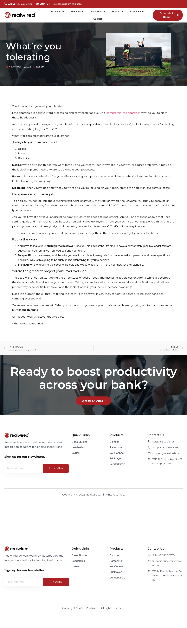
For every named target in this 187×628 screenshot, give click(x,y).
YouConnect (117, 452)
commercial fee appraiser (123, 113)
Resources (96, 11)
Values (75, 452)
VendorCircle (117, 464)
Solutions (76, 11)
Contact (97, 18)
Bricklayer (116, 458)
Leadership (78, 447)
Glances (114, 441)
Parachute (116, 447)
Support (116, 11)
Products (56, 11)
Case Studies (79, 441)
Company (135, 11)
